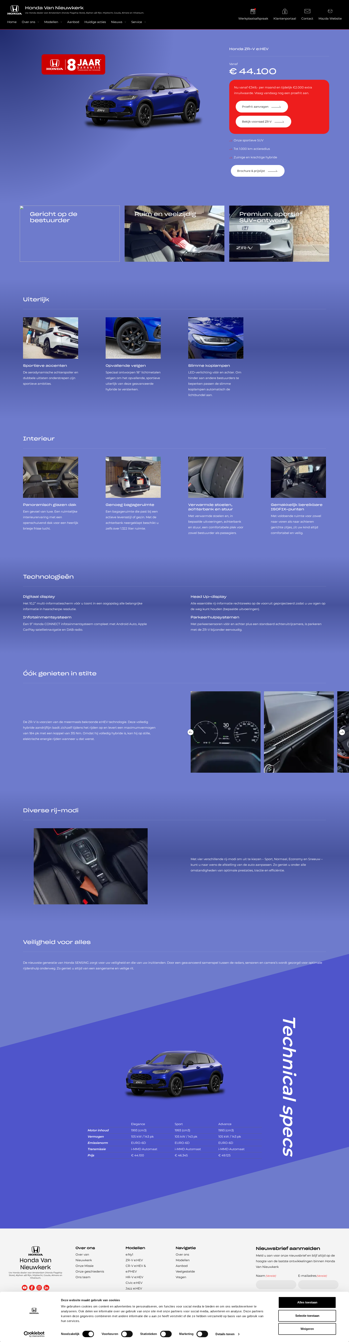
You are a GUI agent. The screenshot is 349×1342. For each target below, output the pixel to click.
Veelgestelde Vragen (185, 1274)
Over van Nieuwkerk (84, 1257)
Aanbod (73, 22)
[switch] (127, 1334)
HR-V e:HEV (134, 1277)
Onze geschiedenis (90, 1271)
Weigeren (307, 1328)
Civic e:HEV (134, 1283)
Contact (307, 18)
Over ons (28, 22)
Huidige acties (95, 22)
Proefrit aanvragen (255, 106)
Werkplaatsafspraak (253, 18)
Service (136, 22)
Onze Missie (85, 1266)
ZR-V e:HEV (134, 1260)
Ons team (83, 1277)
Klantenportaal (284, 18)
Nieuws (116, 22)
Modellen (51, 22)
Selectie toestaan (307, 1315)
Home (12, 22)
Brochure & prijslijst (251, 171)
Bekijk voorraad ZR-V (257, 121)
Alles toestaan (307, 1302)
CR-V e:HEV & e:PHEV (136, 1268)
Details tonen (224, 1334)
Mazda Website (330, 18)
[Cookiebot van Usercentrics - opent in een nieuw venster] (34, 1334)
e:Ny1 (129, 1254)
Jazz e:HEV (134, 1288)
